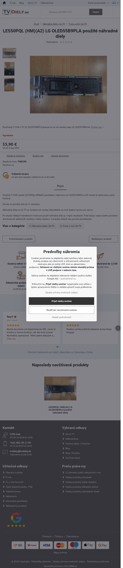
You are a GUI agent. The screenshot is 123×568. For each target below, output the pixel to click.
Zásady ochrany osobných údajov (61, 292)
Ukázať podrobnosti (61, 317)
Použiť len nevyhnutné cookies (61, 310)
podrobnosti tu (68, 278)
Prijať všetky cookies (62, 301)
